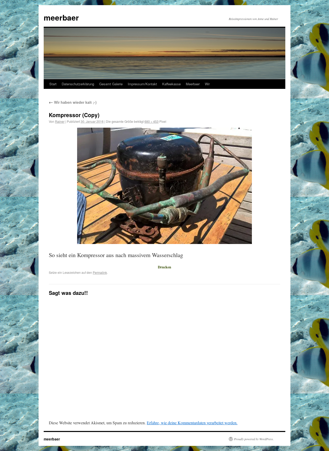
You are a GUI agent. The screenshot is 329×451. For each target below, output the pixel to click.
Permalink (100, 272)
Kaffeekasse (171, 83)
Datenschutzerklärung (78, 83)
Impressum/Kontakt (142, 83)
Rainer (60, 121)
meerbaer (61, 17)
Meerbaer (193, 83)
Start (53, 83)
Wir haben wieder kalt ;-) (73, 102)
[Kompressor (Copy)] (164, 186)
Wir (207, 83)
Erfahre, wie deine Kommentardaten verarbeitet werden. (192, 422)
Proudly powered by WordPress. (254, 439)
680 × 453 (151, 121)
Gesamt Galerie (111, 83)
